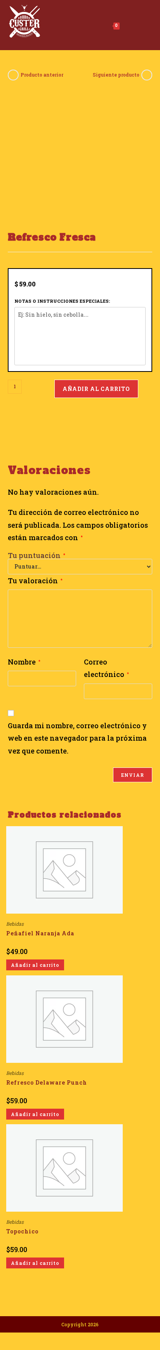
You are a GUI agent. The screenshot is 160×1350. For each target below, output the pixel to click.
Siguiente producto (116, 75)
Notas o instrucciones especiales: (62, 301)
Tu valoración (35, 580)
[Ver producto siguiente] (146, 75)
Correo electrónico (106, 668)
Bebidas (15, 924)
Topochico (22, 1231)
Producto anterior (42, 75)
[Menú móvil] (130, 25)
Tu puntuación (36, 555)
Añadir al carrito (96, 388)
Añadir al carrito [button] (35, 965)
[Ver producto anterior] (13, 75)
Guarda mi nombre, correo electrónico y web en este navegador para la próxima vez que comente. (77, 738)
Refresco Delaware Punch (46, 1082)
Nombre (24, 661)
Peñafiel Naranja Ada (40, 933)
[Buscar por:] (145, 25)
